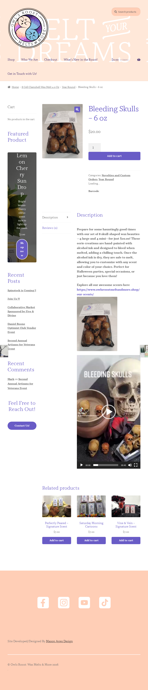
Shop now (22, 249)
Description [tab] (50, 217)
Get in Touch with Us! (22, 73)
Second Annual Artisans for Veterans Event (21, 344)
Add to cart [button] (56, 540)
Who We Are (29, 59)
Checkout (50, 59)
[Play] (81, 465)
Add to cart (114, 156)
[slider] (105, 465)
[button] (77, 109)
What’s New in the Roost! (80, 59)
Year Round (68, 87)
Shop (11, 59)
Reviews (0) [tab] (50, 228)
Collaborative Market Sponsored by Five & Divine (21, 311)
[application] (108, 412)
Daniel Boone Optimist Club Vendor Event (22, 328)
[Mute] (130, 465)
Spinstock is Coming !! (22, 290)
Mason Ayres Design (59, 641)
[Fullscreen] (136, 465)
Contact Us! (22, 425)
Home (15, 87)
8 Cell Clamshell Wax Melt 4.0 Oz (40, 87)
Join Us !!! (14, 298)
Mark (11, 379)
